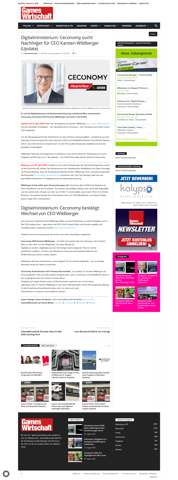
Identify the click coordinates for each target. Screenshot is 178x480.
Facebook (69, 303)
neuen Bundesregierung (64, 228)
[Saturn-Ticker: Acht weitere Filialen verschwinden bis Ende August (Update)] (96, 391)
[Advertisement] (109, 13)
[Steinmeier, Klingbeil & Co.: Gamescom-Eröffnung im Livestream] (147, 267)
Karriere (126, 25)
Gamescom (110, 25)
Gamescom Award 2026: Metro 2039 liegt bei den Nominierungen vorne (124, 279)
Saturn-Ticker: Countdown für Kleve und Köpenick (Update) (34, 405)
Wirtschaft (43, 25)
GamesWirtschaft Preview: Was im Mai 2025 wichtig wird (41, 333)
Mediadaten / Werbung (127, 3)
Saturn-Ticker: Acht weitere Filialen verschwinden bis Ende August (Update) (95, 406)
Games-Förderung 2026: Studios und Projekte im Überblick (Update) (95, 375)
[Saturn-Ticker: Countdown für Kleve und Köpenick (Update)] (35, 391)
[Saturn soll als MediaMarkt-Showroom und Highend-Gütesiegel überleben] (65, 391)
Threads (82, 303)
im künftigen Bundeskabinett (47, 175)
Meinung (81, 25)
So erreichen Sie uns (106, 3)
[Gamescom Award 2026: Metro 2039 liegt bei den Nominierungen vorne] (125, 267)
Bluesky (92, 303)
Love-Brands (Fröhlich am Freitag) (92, 331)
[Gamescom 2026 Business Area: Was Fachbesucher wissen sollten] (147, 293)
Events (94, 25)
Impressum (47, 3)
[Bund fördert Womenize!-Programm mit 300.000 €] (35, 360)
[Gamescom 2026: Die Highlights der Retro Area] (125, 293)
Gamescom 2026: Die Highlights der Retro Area (124, 303)
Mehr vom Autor (48, 345)
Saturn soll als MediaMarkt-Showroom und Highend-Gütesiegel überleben (64, 406)
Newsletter (144, 3)
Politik (27, 25)
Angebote (141, 25)
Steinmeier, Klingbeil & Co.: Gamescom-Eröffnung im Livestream (147, 279)
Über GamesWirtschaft (86, 3)
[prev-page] (105, 345)
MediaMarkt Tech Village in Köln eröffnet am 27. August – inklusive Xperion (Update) (65, 375)
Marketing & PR (64, 25)
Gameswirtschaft (30, 53)
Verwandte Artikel (30, 345)
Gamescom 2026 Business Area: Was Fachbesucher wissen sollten (147, 304)
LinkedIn (58, 303)
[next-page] (108, 345)
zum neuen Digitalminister (98, 123)
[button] (156, 26)
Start (22, 32)
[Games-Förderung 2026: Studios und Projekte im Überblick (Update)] (96, 360)
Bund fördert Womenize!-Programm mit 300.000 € (32, 373)
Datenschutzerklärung (64, 3)
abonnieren (88, 299)
